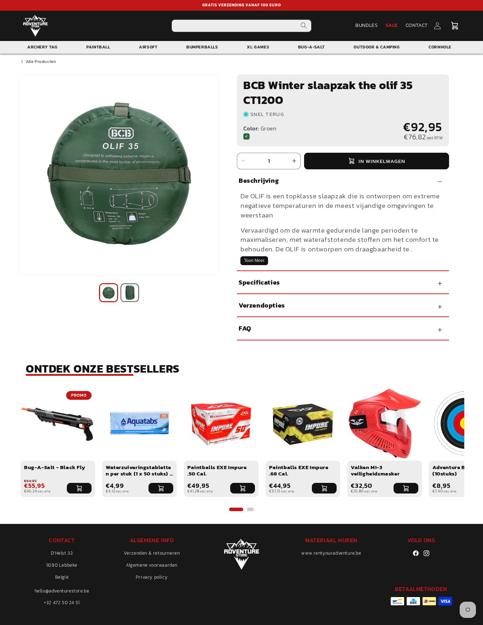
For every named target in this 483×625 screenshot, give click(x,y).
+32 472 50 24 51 (62, 602)
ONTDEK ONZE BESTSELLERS (103, 368)
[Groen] (246, 136)
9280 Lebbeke (61, 565)
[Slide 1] (236, 509)
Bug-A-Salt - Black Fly (54, 467)
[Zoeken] (304, 25)
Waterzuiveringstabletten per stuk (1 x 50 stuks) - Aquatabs (139, 473)
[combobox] (241, 25)
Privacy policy (152, 577)
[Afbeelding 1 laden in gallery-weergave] (108, 293)
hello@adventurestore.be (62, 591)
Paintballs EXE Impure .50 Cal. (217, 470)
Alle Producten (41, 61)
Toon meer (254, 260)
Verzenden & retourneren (152, 553)
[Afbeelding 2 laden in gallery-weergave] (130, 293)
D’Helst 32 (62, 553)
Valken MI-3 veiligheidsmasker (375, 470)
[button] (454, 26)
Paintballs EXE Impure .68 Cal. (298, 470)
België (62, 577)
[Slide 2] (250, 509)
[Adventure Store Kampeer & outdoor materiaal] (36, 26)
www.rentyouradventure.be (331, 553)
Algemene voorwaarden (152, 565)
